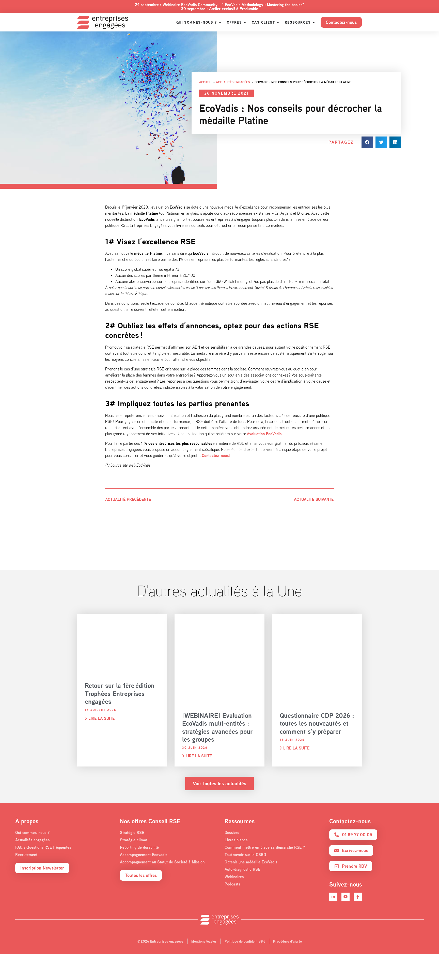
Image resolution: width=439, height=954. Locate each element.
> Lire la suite (100, 718)
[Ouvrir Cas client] (278, 22)
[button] (367, 142)
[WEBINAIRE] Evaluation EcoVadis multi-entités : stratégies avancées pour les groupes (217, 727)
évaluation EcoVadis (264, 433)
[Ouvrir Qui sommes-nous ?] (220, 22)
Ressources (240, 821)
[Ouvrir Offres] (245, 22)
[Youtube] (345, 897)
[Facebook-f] (358, 897)
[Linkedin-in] (333, 897)
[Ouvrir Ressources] (314, 22)
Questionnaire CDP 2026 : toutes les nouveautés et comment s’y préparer (317, 723)
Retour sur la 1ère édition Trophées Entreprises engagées (119, 693)
